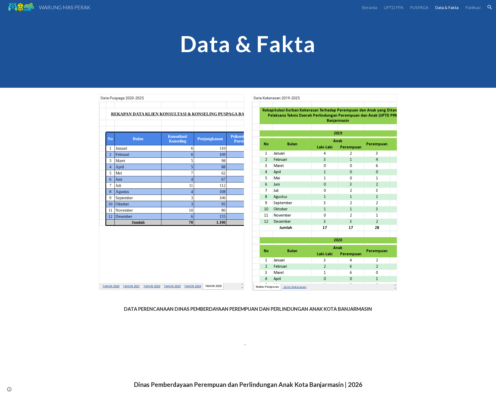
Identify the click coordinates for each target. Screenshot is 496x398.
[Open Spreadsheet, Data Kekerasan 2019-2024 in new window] (387, 100)
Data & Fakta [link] (447, 7)
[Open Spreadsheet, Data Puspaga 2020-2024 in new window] (234, 100)
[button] (490, 7)
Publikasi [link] (473, 7)
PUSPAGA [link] (419, 7)
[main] (248, 44)
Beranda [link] (369, 7)
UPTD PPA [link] (393, 7)
